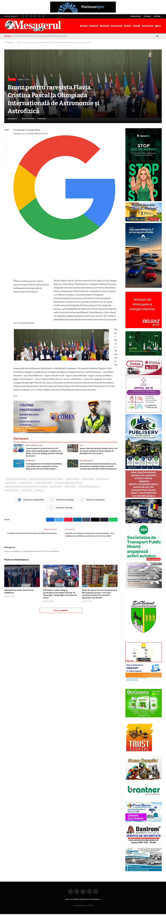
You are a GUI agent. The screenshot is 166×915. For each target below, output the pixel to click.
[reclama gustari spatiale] (143, 523)
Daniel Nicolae (102, 479)
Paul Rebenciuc (56, 486)
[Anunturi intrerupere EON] (143, 310)
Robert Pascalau (11, 490)
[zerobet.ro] (143, 201)
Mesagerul (13, 118)
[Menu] (157, 36)
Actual (83, 25)
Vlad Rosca (39, 490)
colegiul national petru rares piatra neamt (46, 479)
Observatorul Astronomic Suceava (68, 483)
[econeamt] (143, 640)
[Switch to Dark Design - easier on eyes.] (153, 36)
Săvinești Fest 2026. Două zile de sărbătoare (19, 591)
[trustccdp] (139, 751)
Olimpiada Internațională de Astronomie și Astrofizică (26, 486)
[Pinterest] (6, 155)
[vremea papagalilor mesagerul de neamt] (143, 767)
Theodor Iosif (26, 490)
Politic (127, 25)
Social (136, 25)
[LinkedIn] (6, 148)
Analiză (93, 25)
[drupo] (143, 662)
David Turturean (26, 483)
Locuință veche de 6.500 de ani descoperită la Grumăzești (32, 533)
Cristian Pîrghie (88, 479)
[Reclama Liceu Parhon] (143, 221)
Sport (158, 25)
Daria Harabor (11, 483)
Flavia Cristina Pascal (43, 483)
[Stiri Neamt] (33, 25)
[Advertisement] (65, 261)
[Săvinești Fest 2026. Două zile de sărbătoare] (22, 576)
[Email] (6, 161)
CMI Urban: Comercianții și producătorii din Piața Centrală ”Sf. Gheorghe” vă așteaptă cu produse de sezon (60, 594)
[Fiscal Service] (143, 812)
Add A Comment (61, 610)
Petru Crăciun (70, 486)
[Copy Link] (6, 167)
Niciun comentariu (28, 118)
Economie (116, 25)
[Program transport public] (143, 355)
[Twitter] (6, 142)
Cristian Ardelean (72, 479)
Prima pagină (8, 42)
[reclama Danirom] (143, 843)
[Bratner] (143, 798)
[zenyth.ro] (143, 703)
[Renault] (143, 287)
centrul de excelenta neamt (16, 479)
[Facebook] (6, 136)
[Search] (161, 36)
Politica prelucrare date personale (83, 899)
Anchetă (104, 25)
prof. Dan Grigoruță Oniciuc (89, 486)
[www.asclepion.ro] (143, 412)
